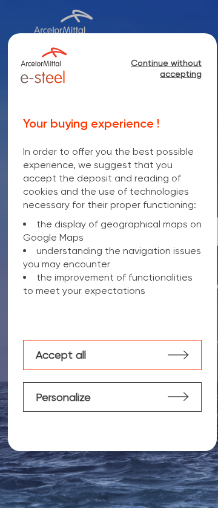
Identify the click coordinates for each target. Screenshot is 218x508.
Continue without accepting (166, 68)
